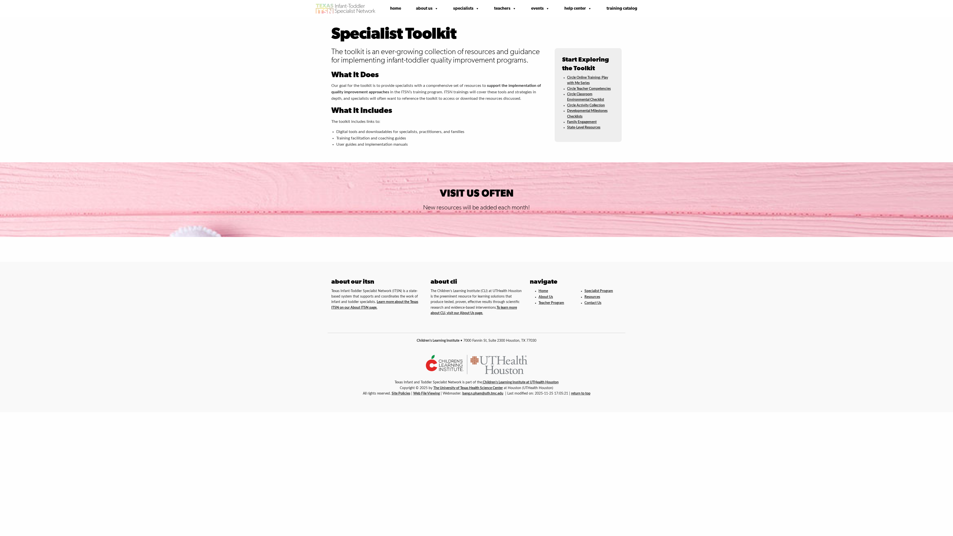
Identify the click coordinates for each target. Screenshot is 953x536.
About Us (424, 8)
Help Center (575, 8)
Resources (592, 297)
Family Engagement (582, 122)
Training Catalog (622, 8)
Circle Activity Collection (586, 105)
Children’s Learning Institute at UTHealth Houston (520, 382)
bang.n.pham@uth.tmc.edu (482, 393)
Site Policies (401, 393)
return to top (580, 393)
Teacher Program (551, 303)
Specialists (463, 8)
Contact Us (592, 303)
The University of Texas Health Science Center (468, 388)
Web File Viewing (426, 393)
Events (537, 8)
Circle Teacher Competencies (589, 89)
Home (395, 8)
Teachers (502, 8)
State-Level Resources (583, 127)
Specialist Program (598, 291)
